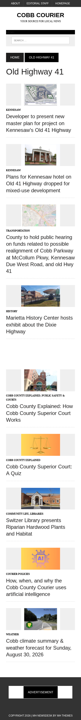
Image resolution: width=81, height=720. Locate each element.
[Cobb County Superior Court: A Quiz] (40, 452)
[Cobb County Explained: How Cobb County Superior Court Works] (40, 388)
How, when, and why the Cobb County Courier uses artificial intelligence (36, 587)
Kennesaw (13, 109)
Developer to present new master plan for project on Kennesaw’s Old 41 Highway (38, 123)
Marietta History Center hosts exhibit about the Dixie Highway (39, 324)
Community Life (17, 513)
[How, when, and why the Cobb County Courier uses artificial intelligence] (40, 566)
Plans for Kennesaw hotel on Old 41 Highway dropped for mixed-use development (38, 183)
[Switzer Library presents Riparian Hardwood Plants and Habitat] (40, 506)
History (11, 311)
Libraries (36, 513)
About (15, 3)
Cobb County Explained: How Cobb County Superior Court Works (39, 413)
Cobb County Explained (23, 395)
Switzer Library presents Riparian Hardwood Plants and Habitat (35, 527)
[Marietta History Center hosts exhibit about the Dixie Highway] (40, 304)
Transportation (18, 230)
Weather (12, 634)
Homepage (62, 3)
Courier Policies (18, 574)
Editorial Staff (38, 3)
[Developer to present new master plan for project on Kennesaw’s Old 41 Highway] (40, 102)
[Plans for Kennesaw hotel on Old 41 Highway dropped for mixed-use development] (40, 163)
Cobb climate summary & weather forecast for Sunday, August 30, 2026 (38, 647)
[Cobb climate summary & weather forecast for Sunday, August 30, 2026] (40, 627)
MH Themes (65, 715)
